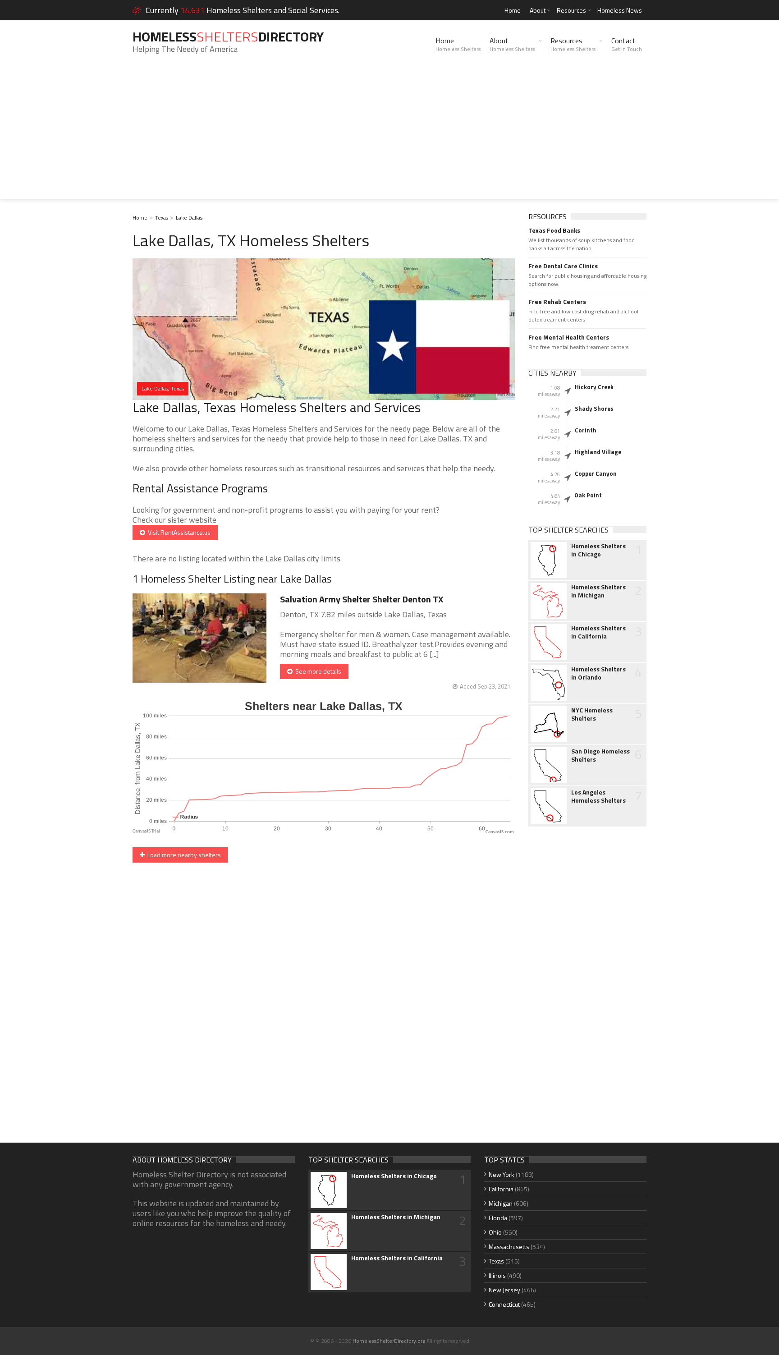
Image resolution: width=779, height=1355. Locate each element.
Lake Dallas (189, 217)
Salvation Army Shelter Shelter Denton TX (361, 599)
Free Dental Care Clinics (563, 266)
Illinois (497, 1275)
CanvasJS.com (500, 832)
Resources (571, 10)
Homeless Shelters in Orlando (598, 673)
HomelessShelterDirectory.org (389, 1341)
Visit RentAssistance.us (178, 532)
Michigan (501, 1203)
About (537, 10)
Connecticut (504, 1304)
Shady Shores (594, 408)
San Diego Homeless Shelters (600, 755)
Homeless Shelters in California (598, 632)
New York (501, 1174)
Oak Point (588, 495)
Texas (161, 217)
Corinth (585, 430)
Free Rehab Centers (557, 302)
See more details (317, 671)
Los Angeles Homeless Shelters (598, 796)
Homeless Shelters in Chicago (598, 550)
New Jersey (504, 1290)
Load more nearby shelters (183, 854)
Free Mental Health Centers (568, 337)
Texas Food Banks (554, 230)
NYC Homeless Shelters (592, 714)
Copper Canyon (596, 473)
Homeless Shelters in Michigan (598, 591)
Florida (498, 1217)
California (501, 1189)
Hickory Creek (594, 387)
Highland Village (598, 452)
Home (512, 10)
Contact (626, 44)
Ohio (495, 1232)
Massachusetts (509, 1246)
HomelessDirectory (228, 36)
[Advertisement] (389, 136)
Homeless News (619, 10)
